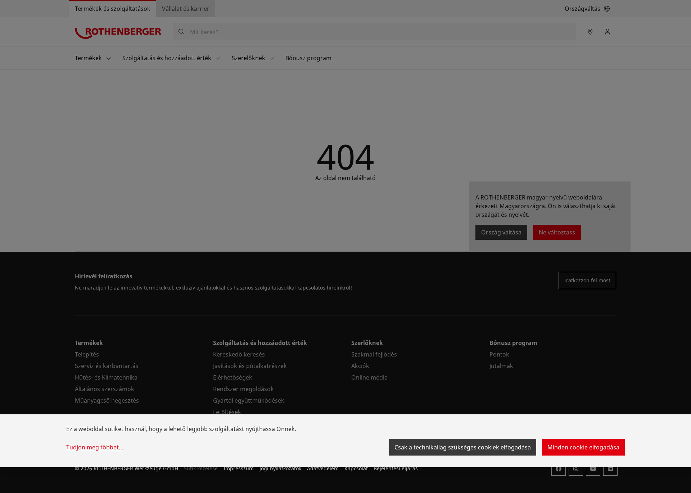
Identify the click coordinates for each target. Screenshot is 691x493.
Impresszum (238, 468)
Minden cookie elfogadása (583, 447)
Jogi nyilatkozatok (280, 468)
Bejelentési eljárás (396, 468)
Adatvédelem (323, 468)
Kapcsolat (356, 468)
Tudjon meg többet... (94, 447)
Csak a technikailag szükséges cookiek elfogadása (462, 447)
